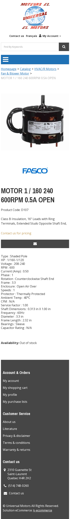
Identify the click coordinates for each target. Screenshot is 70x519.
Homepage (8, 69)
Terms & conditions (16, 443)
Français (31, 36)
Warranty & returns (16, 450)
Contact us (16, 36)
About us (9, 422)
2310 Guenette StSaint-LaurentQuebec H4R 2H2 (19, 474)
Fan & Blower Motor (15, 73)
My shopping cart (15, 388)
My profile (10, 395)
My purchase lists (15, 402)
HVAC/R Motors (45, 69)
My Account (50, 36)
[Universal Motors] (35, 16)
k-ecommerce (42, 510)
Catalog (25, 69)
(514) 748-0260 (18, 486)
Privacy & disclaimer (16, 436)
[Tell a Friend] (35, 244)
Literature (10, 429)
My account (11, 381)
